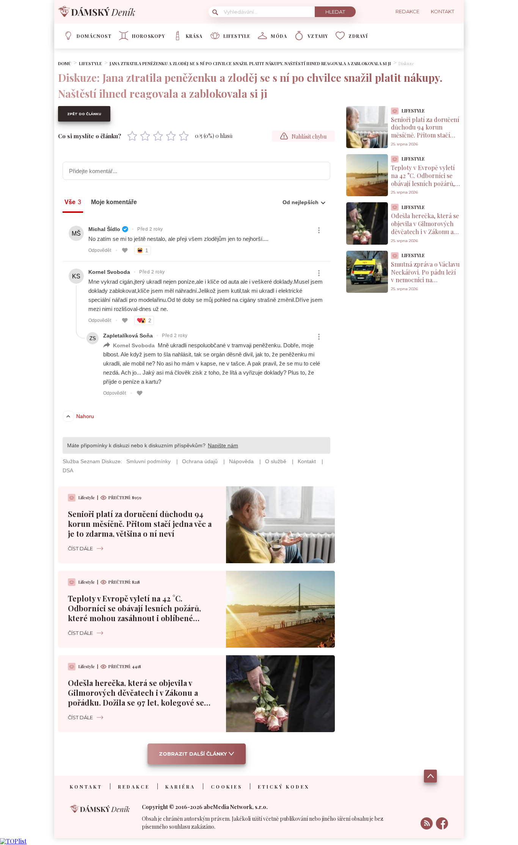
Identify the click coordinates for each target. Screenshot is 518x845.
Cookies (226, 787)
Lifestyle (237, 36)
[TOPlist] (13, 841)
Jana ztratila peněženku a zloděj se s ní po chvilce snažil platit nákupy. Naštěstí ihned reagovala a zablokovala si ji (250, 63)
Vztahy (318, 36)
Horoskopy (148, 36)
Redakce (134, 787)
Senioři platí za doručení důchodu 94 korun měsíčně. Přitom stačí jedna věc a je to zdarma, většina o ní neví (140, 524)
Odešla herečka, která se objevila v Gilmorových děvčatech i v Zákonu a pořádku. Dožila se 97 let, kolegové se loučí (136, 697)
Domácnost (94, 36)
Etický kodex (283, 787)
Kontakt (86, 787)
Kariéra (180, 787)
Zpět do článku (84, 114)
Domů (64, 63)
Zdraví (358, 36)
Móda (279, 36)
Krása (194, 36)
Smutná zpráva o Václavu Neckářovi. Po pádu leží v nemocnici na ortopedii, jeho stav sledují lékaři (425, 280)
